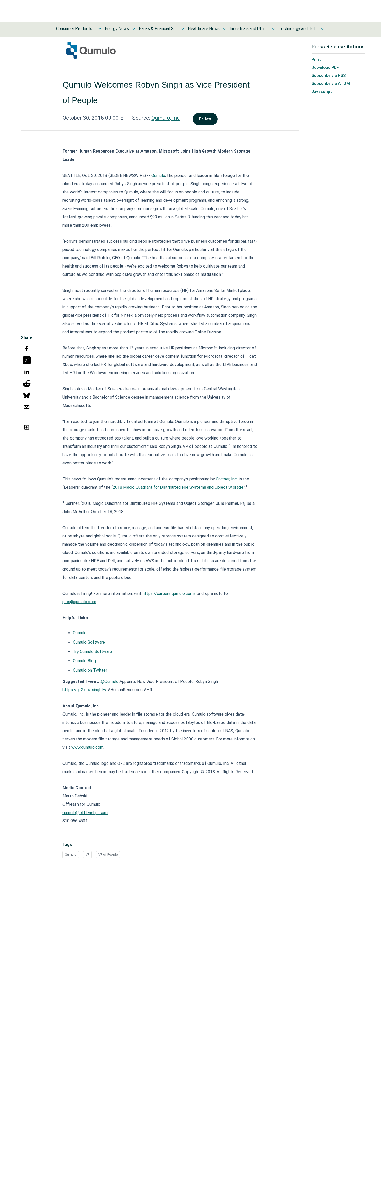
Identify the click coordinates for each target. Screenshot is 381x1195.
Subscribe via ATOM (331, 83)
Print (316, 59)
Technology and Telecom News (298, 28)
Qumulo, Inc (165, 118)
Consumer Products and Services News (75, 28)
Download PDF (325, 67)
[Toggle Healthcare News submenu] (224, 28)
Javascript (322, 91)
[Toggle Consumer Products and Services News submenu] (99, 28)
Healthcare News (204, 28)
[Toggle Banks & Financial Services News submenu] (182, 28)
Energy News (117, 28)
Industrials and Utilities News (249, 28)
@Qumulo (109, 681)
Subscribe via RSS (329, 75)
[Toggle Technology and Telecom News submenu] (322, 28)
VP (87, 854)
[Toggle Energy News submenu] (133, 28)
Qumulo (70, 854)
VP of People (108, 854)
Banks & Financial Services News (158, 28)
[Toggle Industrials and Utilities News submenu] (273, 28)
